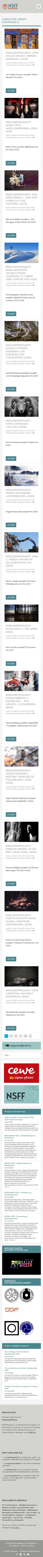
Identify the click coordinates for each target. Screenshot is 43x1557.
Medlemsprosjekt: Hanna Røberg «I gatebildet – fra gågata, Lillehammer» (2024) (21, 701)
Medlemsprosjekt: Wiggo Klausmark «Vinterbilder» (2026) (20, 493)
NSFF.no (32, 1432)
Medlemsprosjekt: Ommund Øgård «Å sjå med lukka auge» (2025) (21, 849)
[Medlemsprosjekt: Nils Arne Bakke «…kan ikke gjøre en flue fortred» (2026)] (21, 180)
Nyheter (28, 65)
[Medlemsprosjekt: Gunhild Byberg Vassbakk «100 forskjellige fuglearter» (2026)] (21, 331)
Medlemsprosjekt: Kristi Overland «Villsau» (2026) (18, 423)
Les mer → (17, 1528)
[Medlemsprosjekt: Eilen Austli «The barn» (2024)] (21, 613)
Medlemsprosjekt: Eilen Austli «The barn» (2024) (22, 628)
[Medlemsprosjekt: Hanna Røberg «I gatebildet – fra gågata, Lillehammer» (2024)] (21, 681)
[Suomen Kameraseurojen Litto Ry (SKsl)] (12, 1335)
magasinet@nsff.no (20, 1045)
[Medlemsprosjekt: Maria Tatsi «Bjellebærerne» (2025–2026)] (21, 108)
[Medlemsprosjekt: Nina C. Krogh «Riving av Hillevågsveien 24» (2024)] (21, 542)
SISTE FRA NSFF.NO (16, 1112)
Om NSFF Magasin (10, 1551)
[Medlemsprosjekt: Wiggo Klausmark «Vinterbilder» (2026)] (21, 476)
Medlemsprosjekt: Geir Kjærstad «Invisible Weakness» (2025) (22, 993)
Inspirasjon (21, 65)
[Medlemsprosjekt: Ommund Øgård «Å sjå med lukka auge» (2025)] (21, 832)
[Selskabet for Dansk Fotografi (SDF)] (12, 1317)
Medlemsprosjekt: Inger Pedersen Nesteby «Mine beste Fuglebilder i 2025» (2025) (20, 776)
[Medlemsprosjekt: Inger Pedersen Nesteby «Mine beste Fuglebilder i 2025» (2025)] (21, 756)
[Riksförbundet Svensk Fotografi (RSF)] (26, 1335)
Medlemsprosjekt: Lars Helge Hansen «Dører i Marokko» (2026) (22, 55)
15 (25, 1036)
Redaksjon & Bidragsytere (29, 1551)
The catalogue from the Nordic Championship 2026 (17, 1353)
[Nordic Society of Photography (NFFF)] (12, 1302)
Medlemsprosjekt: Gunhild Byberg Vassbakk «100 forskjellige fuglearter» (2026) (19, 351)
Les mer (11, 91)
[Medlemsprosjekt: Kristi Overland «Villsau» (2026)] (21, 406)
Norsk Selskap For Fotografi (23, 1543)
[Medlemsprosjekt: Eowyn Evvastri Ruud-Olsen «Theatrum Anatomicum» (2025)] (21, 901)
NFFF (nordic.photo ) (18, 1346)
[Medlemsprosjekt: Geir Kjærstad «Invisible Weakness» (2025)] (21, 976)
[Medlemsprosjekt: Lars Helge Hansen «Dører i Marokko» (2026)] (21, 39)
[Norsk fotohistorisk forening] (26, 1302)
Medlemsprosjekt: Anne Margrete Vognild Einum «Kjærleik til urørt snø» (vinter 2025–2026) (21, 273)
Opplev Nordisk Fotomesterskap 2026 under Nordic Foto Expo (19, 1118)
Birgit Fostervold (18, 63)
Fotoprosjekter (11, 65)
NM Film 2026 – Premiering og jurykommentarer (16, 1217)
